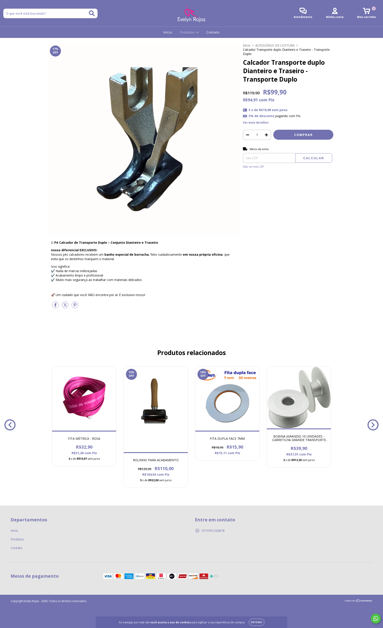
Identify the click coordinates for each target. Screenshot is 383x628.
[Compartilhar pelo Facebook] (56, 306)
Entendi (256, 622)
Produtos (188, 32)
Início (167, 32)
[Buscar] (92, 13)
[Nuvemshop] (358, 601)
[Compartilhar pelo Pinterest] (75, 306)
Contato (213, 32)
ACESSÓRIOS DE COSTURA (275, 45)
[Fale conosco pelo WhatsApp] (376, 619)
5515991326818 (213, 530)
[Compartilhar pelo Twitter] (65, 306)
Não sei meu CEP (253, 167)
